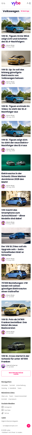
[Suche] (2, 3)
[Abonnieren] (28, 426)
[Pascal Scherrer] (3, 366)
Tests (19, 388)
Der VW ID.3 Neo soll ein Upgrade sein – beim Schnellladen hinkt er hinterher (13, 250)
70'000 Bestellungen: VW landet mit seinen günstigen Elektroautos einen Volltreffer (14, 287)
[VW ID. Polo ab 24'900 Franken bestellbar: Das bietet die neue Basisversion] (16, 309)
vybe (8, 430)
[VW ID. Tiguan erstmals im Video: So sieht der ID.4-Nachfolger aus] (16, 95)
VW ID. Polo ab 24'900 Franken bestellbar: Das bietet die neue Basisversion (14, 323)
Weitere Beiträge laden (16, 373)
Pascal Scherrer (12, 365)
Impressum (12, 399)
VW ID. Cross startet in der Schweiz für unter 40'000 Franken (15, 359)
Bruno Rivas (10, 45)
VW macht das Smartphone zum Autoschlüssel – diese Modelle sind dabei (13, 214)
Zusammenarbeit (21, 396)
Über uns (4, 396)
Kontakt (4, 399)
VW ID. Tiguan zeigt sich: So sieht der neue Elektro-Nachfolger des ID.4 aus (15, 142)
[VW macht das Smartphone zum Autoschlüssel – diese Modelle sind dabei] (16, 199)
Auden (20, 432)
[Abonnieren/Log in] (27, 3)
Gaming (4, 388)
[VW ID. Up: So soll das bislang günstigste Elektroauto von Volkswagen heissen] (16, 59)
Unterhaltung (21, 385)
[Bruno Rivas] (3, 46)
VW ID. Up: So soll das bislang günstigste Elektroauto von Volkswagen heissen (12, 74)
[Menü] (30, 3)
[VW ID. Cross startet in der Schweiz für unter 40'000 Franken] (16, 345)
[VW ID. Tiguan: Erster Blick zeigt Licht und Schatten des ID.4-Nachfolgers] (16, 25)
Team (11, 396)
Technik (12, 385)
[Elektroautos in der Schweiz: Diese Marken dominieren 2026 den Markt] (16, 163)
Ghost (13, 432)
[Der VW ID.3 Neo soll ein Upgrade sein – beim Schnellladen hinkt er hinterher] (16, 236)
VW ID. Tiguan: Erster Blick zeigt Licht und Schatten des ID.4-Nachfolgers (15, 39)
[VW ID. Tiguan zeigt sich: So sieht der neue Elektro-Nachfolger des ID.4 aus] (16, 129)
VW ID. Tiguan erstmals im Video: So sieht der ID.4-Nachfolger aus (15, 109)
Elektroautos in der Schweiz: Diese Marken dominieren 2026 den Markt (13, 177)
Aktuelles (4, 385)
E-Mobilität (12, 388)
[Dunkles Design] (4, 3)
